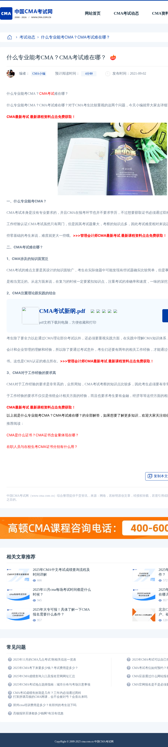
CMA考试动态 (126, 13)
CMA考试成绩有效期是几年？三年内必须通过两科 (47, 692)
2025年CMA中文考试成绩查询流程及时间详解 (61, 572)
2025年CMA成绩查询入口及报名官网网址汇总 (44, 676)
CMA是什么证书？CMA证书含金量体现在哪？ (43, 435)
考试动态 (27, 37)
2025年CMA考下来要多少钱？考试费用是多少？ (45, 668)
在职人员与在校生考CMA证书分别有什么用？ (42, 446)
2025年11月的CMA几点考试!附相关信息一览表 (44, 659)
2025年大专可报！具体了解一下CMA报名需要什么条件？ (61, 612)
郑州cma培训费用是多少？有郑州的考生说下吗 (44, 705)
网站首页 (93, 13)
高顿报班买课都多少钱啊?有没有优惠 (38, 713)
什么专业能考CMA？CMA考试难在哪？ (75, 37)
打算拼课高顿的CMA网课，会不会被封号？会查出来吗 (50, 696)
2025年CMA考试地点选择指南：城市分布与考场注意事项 (51, 684)
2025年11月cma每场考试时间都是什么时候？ (62, 592)
